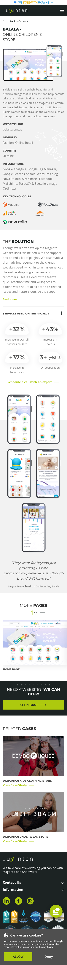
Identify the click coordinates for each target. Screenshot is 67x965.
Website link (13, 124)
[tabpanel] (35, 645)
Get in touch (29, 705)
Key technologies (17, 196)
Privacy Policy (46, 947)
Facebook (18, 901)
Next (42, 613)
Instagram (30, 901)
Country (9, 150)
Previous (24, 613)
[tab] (56, 911)
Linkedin (6, 901)
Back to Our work (19, 21)
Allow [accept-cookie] (18, 957)
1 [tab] (32, 613)
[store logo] (15, 10)
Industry (10, 137)
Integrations (13, 164)
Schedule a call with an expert (29, 382)
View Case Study (15, 785)
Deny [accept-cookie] (49, 957)
